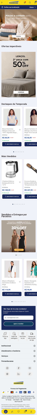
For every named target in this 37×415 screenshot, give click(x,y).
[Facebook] (18, 368)
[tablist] (18, 151)
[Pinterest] (7, 374)
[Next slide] (34, 25)
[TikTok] (29, 374)
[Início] (6, 411)
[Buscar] (12, 411)
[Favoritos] (18, 411)
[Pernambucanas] (14, 2)
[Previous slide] (3, 25)
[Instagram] (7, 368)
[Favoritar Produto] (19, 129)
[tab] (15, 39)
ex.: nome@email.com (11, 317)
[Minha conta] (31, 411)
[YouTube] (30, 368)
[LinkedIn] (18, 374)
